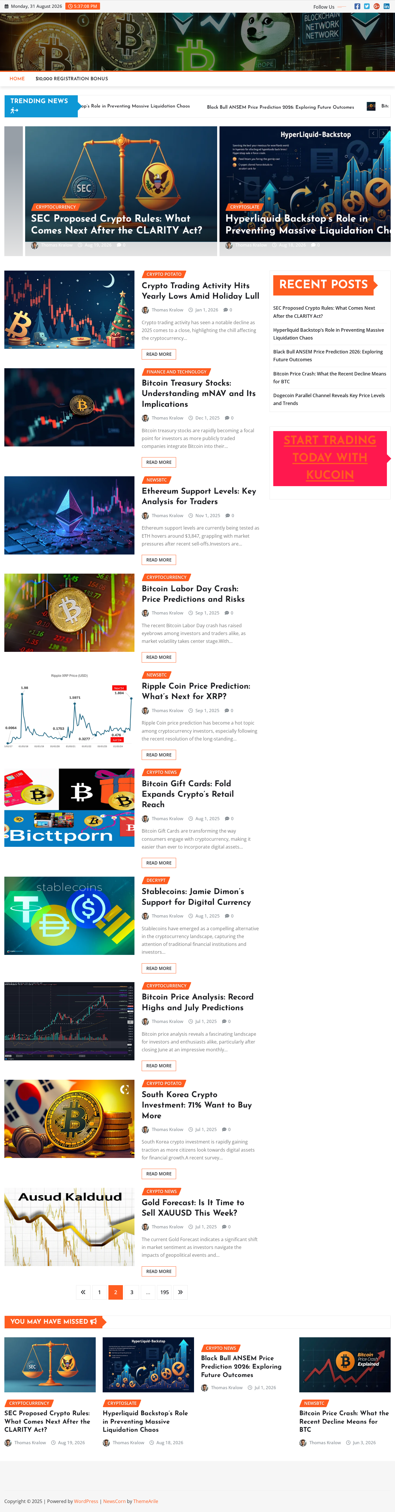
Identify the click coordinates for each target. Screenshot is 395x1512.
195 (164, 1292)
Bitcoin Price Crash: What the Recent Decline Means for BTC (344, 1421)
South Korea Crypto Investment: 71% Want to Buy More (197, 1105)
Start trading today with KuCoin (330, 458)
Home (17, 79)
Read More (158, 354)
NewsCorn (114, 1501)
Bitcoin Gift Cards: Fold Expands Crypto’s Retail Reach (188, 794)
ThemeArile (145, 1501)
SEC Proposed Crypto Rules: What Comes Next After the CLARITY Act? (47, 1421)
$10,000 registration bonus (72, 79)
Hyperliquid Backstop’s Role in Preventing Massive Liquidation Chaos (145, 1421)
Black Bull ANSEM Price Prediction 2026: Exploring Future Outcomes (241, 1366)
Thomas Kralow (89, 245)
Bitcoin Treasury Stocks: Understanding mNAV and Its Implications (199, 394)
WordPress (86, 1501)
